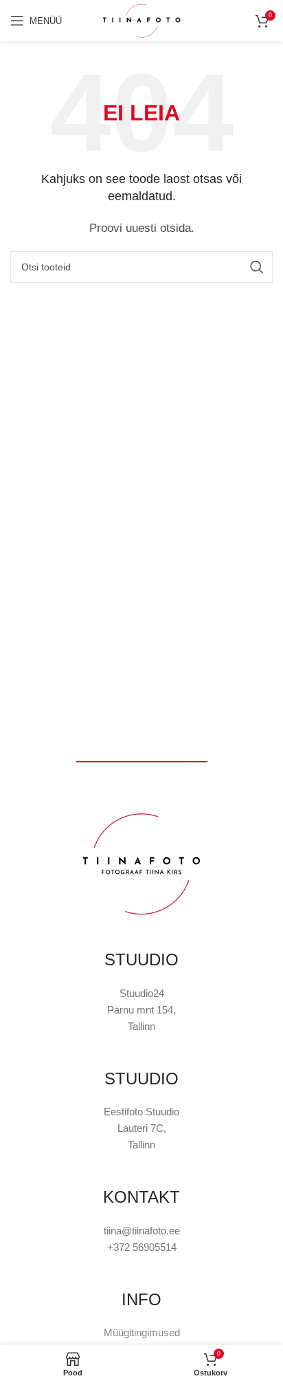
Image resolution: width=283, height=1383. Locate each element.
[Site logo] (141, 19)
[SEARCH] (257, 267)
